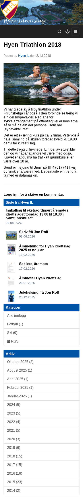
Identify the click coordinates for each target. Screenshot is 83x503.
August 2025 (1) (19, 370)
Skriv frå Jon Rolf (33, 232)
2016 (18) (14, 473)
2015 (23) (14, 482)
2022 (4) (13, 422)
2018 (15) (14, 456)
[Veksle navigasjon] (75, 31)
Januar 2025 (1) (19, 396)
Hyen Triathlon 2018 (32, 44)
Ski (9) (12, 333)
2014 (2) (13, 490)
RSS (14, 341)
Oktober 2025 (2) (20, 362)
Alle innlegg (16, 315)
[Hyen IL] (41, 12)
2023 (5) (13, 413)
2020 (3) (13, 439)
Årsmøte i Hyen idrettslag (40, 278)
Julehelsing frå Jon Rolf (39, 292)
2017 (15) (14, 465)
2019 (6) (13, 448)
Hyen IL (24, 55)
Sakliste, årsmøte (33, 264)
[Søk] (60, 31)
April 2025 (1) (17, 379)
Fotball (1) (15, 324)
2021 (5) (13, 430)
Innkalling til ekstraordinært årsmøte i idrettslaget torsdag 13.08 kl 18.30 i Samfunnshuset (37, 214)
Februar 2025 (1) (20, 387)
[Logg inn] (67, 31)
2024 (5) (13, 405)
